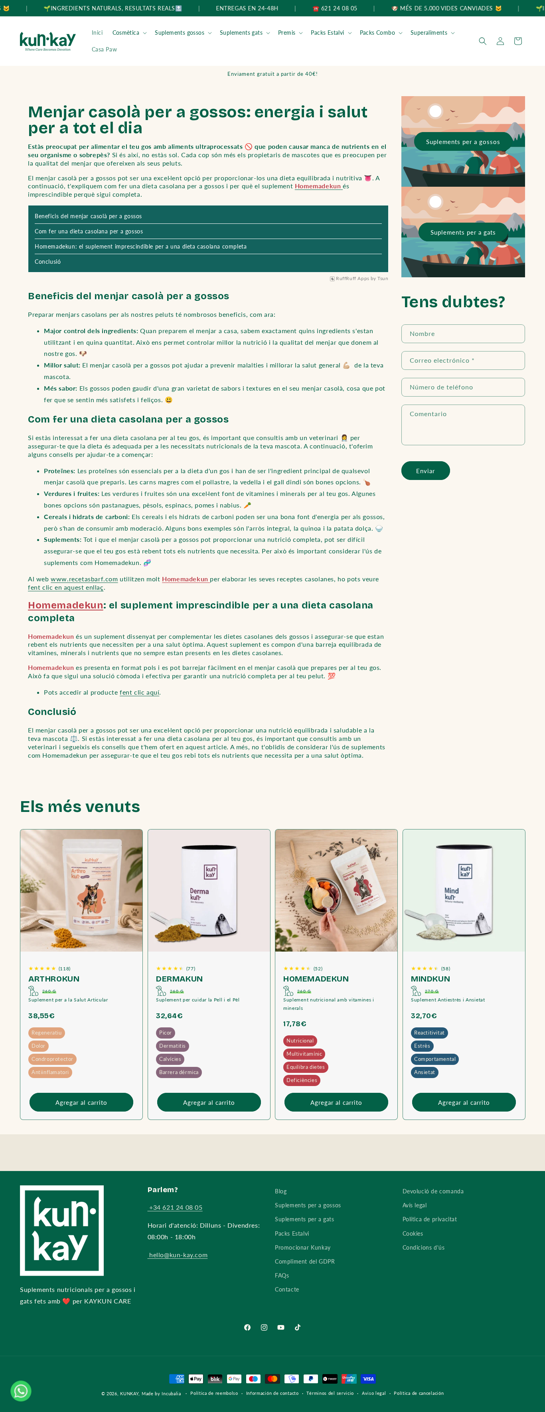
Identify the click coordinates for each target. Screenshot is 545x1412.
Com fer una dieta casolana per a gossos (89, 231)
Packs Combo (377, 32)
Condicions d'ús (424, 1247)
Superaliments (429, 32)
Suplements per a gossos (463, 141)
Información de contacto (272, 1393)
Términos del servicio (330, 1393)
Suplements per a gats (463, 232)
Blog (280, 1191)
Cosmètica (126, 32)
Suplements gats (241, 32)
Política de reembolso (214, 1393)
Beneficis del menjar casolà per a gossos (88, 216)
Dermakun (179, 978)
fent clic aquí (139, 692)
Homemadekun (65, 605)
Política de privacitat (430, 1219)
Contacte (287, 1289)
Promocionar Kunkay (303, 1247)
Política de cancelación (419, 1393)
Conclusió (48, 261)
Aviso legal (374, 1393)
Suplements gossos (179, 32)
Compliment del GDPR (305, 1261)
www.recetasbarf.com (84, 579)
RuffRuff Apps (352, 278)
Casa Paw (104, 49)
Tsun (382, 278)
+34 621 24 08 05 (175, 1207)
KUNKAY (129, 1393)
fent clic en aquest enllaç (66, 587)
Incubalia (171, 1393)
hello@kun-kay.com (178, 1254)
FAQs (282, 1275)
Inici (97, 32)
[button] (129, 32)
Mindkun (430, 978)
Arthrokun (53, 978)
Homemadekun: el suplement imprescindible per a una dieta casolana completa (141, 246)
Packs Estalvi (327, 32)
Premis (286, 32)
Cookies (413, 1233)
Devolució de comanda (433, 1191)
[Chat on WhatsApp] (20, 1390)
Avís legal (415, 1205)
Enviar (425, 470)
